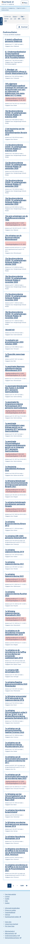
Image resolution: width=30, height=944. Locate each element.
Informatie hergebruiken (12, 908)
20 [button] (15, 19)
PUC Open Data (9, 926)
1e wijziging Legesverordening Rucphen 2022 (16, 594)
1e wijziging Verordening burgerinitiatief (15, 811)
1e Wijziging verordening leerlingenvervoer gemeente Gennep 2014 (16, 824)
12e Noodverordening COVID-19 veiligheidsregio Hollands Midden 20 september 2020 (15, 166)
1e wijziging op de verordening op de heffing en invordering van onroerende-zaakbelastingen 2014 (15, 654)
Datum (15, 16)
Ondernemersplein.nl (11, 936)
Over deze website (10, 894)
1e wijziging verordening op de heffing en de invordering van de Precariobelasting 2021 (16, 868)
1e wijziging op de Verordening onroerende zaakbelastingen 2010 (15, 633)
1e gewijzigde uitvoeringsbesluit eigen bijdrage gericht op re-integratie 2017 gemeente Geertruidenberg (15, 427)
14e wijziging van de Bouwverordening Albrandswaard (13, 237)
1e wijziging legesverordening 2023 (14, 575)
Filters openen (1, 21)
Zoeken (7, 903)
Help (6, 901)
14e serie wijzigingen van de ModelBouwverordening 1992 (16, 218)
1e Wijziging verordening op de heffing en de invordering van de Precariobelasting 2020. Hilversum (16, 852)
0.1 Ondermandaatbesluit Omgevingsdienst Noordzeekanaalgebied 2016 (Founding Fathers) (15, 55)
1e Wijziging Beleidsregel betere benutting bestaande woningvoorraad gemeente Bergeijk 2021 (16, 484)
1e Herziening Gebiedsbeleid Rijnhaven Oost (15, 469)
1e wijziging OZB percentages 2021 (12, 671)
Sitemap (7, 915)
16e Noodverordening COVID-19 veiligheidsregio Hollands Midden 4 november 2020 (15, 279)
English (7, 899)
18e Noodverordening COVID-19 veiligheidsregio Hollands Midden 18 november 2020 (15, 315)
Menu (25, 3)
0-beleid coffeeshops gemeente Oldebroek (13, 40)
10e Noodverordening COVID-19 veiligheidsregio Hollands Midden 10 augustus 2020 (15, 114)
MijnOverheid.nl (10, 931)
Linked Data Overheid (11, 924)
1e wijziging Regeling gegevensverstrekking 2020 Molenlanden (16, 684)
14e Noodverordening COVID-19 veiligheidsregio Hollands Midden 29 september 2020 (15, 201)
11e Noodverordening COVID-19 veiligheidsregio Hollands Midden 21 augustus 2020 (15, 148)
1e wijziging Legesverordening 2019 (14, 551)
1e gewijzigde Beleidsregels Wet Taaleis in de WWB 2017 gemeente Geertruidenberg (16, 389)
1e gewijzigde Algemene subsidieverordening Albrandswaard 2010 (15, 368)
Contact (7, 896)
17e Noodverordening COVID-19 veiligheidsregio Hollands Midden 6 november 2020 (15, 297)
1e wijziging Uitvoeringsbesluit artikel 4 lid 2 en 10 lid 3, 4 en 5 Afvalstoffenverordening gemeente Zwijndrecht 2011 (16, 714)
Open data (8, 922)
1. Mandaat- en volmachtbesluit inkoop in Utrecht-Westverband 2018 (16, 71)
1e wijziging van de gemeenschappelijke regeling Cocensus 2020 (14, 730)
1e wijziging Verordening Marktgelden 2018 (15, 837)
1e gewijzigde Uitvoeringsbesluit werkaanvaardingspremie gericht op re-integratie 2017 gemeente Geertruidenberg (15, 446)
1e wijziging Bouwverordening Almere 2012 (15, 524)
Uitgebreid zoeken (20, 8)
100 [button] (23, 19)
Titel (23, 16)
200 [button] (5, 21)
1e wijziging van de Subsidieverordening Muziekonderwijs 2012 (14, 745)
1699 (22, 886)
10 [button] (11, 19)
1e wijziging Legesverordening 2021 (14, 563)
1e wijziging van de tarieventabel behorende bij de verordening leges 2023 (16, 776)
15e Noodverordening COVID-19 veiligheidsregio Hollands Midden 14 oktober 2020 (15, 261)
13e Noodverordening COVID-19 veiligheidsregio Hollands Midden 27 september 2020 (15, 183)
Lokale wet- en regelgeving (7, 8)
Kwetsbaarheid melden (12, 917)
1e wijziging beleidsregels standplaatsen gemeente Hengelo (15, 504)
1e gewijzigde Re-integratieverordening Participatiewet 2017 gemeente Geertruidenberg (16, 405)
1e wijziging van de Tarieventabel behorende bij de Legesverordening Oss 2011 (16, 760)
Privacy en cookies (10, 910)
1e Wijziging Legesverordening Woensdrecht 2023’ (13, 613)
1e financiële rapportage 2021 (15, 355)
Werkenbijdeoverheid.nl (12, 938)
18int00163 (10, 330)
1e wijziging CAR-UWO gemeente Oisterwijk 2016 (15, 537)
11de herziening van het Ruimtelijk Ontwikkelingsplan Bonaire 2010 (16, 132)
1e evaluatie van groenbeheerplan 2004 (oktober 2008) (14, 342)
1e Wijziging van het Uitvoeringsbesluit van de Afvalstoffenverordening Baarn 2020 (15, 797)
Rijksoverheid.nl (9, 933)
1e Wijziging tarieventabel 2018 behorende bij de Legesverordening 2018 (15, 698)
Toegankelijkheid (10, 912)
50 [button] (19, 19)
